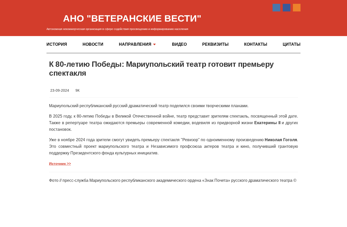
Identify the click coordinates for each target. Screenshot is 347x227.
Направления (135, 44)
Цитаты (292, 44)
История (56, 44)
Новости (93, 44)
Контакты (255, 44)
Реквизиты (215, 44)
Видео (179, 44)
